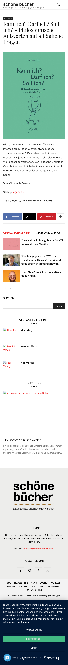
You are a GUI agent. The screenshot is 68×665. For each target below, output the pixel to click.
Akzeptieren (34, 639)
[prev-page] (5, 288)
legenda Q (8, 18)
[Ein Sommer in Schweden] (34, 413)
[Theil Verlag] (10, 367)
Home (8, 583)
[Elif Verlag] (10, 334)
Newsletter (21, 583)
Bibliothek (38, 586)
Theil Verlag (26, 362)
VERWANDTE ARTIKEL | (18, 233)
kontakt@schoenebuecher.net (39, 548)
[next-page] (11, 288)
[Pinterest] (38, 570)
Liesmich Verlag (29, 346)
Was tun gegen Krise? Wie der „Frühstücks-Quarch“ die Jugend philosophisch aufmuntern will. (41, 259)
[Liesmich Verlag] (10, 351)
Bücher (44, 583)
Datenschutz (34, 590)
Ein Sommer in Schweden (22, 440)
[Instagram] (29, 570)
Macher (11, 586)
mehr (34, 648)
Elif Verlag (25, 330)
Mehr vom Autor (48, 233)
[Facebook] (20, 570)
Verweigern (34, 630)
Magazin (23, 586)
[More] (60, 216)
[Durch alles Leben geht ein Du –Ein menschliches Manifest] (11, 244)
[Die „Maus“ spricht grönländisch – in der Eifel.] (11, 276)
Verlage (55, 583)
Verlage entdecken (34, 320)
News (34, 583)
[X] (47, 570)
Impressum (53, 586)
